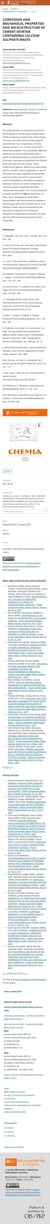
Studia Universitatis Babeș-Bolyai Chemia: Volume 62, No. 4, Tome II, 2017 (27, 922)
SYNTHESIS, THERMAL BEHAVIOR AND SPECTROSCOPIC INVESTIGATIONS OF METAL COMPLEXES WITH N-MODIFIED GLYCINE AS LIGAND (27, 753)
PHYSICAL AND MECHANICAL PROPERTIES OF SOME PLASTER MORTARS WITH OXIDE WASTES (26, 685)
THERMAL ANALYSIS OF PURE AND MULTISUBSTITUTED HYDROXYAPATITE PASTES (25, 739)
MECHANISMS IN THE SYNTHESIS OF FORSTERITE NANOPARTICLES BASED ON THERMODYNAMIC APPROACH (27, 600)
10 (22, 973)
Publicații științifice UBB (14, 1112)
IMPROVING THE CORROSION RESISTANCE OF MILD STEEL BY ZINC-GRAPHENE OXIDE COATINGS (27, 901)
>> (12, 767)
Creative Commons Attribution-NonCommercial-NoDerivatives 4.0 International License (22, 566)
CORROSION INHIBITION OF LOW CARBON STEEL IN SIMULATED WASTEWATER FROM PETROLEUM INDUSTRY (25, 915)
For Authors (8, 1132)
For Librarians (9, 1136)
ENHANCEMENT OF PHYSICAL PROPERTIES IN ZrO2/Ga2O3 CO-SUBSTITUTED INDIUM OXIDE (27, 720)
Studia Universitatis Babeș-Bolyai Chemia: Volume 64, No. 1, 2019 (26, 675)
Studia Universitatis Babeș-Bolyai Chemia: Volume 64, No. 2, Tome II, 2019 (26, 832)
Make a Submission (13, 991)
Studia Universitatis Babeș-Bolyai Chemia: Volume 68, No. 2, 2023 (27, 607)
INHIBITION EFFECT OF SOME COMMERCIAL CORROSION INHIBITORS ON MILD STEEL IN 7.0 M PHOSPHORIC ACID (27, 649)
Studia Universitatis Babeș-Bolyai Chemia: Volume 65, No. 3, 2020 (27, 888)
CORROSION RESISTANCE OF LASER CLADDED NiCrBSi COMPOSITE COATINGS (27, 845)
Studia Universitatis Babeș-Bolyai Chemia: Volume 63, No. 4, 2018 (27, 637)
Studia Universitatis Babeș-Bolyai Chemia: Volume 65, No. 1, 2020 (26, 656)
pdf (7, 471)
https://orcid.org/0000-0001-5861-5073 (16, 63)
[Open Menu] (2, 2)
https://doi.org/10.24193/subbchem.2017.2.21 (23, 103)
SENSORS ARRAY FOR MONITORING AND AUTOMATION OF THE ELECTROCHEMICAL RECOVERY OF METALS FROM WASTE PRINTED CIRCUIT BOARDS (27, 824)
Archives (14, 9)
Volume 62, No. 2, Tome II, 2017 (15, 11)
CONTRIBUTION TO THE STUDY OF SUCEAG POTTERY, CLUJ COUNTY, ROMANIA (27, 618)
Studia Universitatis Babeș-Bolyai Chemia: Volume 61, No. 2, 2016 (25, 622)
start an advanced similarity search (30, 979)
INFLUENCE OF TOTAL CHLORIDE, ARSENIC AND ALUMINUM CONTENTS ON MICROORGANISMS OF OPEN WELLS (27, 667)
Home (5, 9)
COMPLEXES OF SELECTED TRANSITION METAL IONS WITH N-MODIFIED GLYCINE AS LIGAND (24, 631)
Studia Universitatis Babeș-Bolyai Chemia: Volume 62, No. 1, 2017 (26, 710)
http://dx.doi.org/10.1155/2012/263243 (20, 268)
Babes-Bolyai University (14, 1092)
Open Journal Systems (14, 1147)
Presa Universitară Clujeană (16, 1102)
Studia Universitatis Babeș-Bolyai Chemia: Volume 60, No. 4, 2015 (27, 850)
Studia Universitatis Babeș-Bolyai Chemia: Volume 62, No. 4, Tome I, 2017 (27, 742)
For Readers (8, 1128)
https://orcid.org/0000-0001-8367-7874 (16, 81)
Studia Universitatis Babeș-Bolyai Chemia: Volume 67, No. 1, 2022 (25, 965)
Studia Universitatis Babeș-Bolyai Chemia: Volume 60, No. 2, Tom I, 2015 (26, 810)
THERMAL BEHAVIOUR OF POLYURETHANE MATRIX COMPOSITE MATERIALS (27, 805)
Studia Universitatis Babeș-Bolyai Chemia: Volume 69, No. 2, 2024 (27, 792)
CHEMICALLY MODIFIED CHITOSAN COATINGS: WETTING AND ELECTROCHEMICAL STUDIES (27, 882)
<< (4, 973)
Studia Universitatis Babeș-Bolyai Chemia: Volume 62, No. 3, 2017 (26, 723)
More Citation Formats (14, 511)
